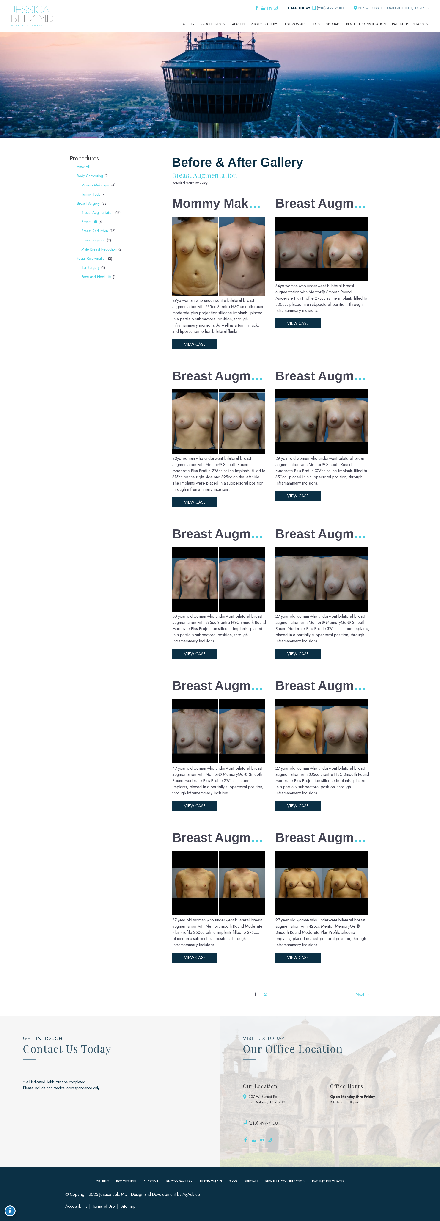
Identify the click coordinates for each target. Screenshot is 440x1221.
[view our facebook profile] (257, 8)
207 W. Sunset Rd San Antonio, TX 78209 (267, 1099)
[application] (223, 24)
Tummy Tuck (90, 194)
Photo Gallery (179, 1181)
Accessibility (76, 1206)
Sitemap (127, 1206)
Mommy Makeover (95, 185)
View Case (195, 344)
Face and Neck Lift (96, 276)
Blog (233, 1181)
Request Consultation (285, 1181)
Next (362, 994)
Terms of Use (103, 1206)
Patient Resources (328, 1181)
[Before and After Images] (219, 294)
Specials (251, 1181)
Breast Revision (93, 240)
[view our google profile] (263, 8)
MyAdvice (191, 1194)
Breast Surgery (88, 203)
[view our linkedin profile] (269, 8)
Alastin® (151, 1181)
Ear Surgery (90, 267)
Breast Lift (89, 221)
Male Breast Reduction (99, 249)
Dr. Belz (102, 1181)
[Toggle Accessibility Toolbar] (10, 1210)
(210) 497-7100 (330, 8)
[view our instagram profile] (275, 8)
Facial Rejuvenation (91, 258)
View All (83, 166)
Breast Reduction (94, 231)
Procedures (126, 1181)
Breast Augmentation (97, 212)
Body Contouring (90, 176)
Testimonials (210, 1181)
